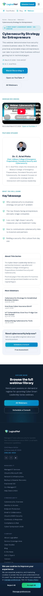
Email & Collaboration (12, 512)
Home (4, 20)
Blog (21, 11)
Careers (7, 559)
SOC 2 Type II (9, 555)
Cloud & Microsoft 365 (13, 473)
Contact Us (8, 562)
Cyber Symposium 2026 (14, 527)
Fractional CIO (9, 484)
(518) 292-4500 (10, 453)
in (6, 458)
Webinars (31, 11)
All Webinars (12, 85)
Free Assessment (21, 350)
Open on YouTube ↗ (15, 78)
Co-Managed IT (10, 487)
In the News (8, 552)
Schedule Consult (28, 4)
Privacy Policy (33, 580)
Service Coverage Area (13, 541)
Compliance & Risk (11, 523)
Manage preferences (21, 592)
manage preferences (12, 580)
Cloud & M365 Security (13, 516)
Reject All (11, 585)
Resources (12, 20)
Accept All (31, 585)
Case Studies (10, 11)
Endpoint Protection (12, 509)
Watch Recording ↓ (15, 70)
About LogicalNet (11, 538)
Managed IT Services (12, 470)
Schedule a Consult (21, 345)
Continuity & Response (13, 520)
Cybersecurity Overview (13, 502)
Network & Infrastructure (14, 477)
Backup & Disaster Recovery (15, 480)
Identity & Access (11, 505)
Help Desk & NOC (11, 491)
